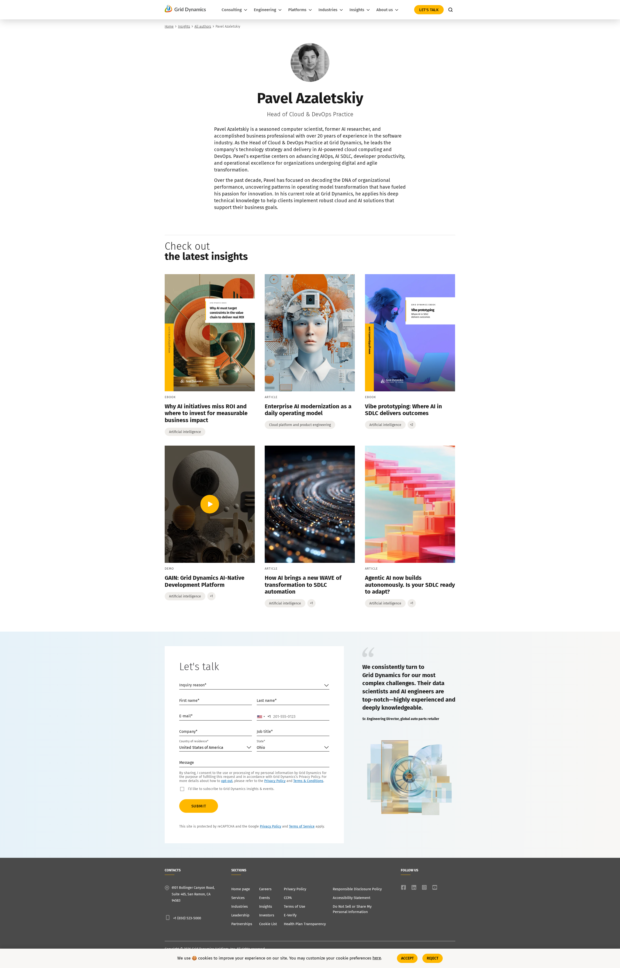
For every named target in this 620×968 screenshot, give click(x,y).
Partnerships (241, 924)
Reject (433, 958)
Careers (265, 889)
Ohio (261, 747)
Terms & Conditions (308, 781)
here (376, 958)
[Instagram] (424, 887)
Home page (240, 889)
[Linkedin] (414, 887)
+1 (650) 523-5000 (187, 918)
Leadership (240, 915)
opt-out (226, 781)
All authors (202, 26)
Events (264, 898)
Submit (198, 806)
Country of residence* (193, 741)
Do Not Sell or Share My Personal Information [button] (352, 909)
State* (261, 741)
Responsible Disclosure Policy (357, 889)
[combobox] (264, 716)
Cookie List (268, 924)
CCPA (288, 898)
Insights (184, 26)
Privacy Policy (275, 781)
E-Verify (290, 915)
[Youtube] (434, 887)
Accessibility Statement (351, 898)
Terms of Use (294, 906)
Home (169, 26)
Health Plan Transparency (305, 924)
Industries (239, 906)
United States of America (201, 747)
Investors (266, 915)
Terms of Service (302, 826)
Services (238, 898)
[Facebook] (403, 887)
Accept (407, 958)
